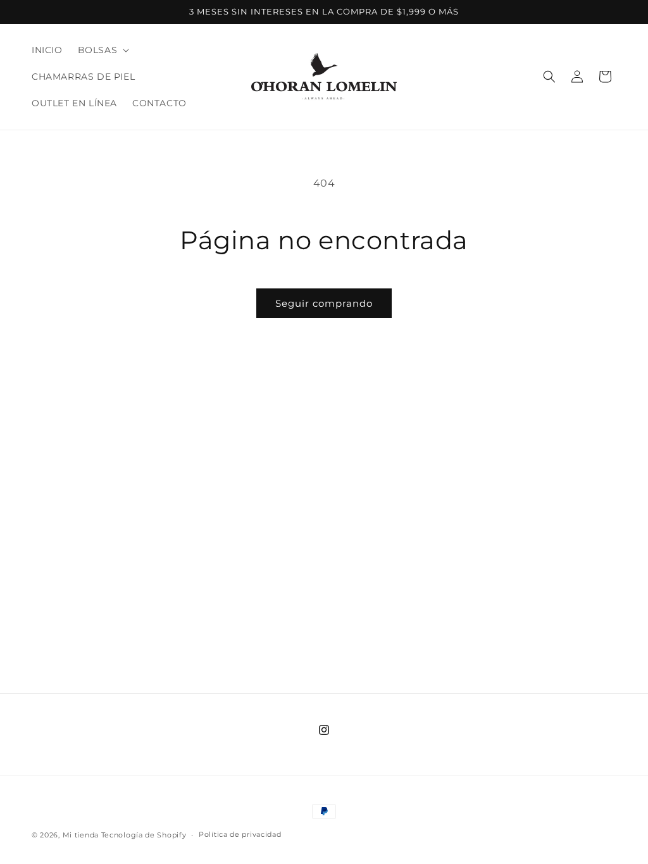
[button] (102, 50)
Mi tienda (81, 834)
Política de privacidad (240, 834)
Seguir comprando (324, 303)
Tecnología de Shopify (144, 834)
